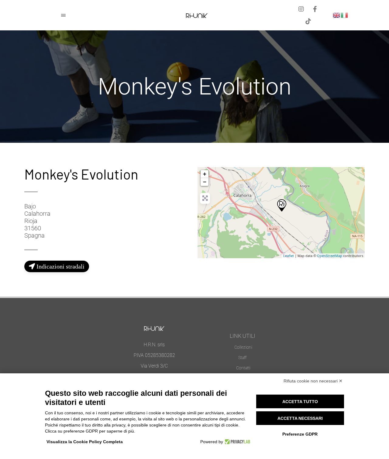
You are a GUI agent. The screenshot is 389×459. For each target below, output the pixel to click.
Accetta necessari (300, 418)
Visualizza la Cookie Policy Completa (84, 441)
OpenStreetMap (329, 255)
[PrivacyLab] (236, 442)
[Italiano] (345, 14)
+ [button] (204, 174)
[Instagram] (301, 9)
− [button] (204, 182)
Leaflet (288, 255)
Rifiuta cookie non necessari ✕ (313, 381)
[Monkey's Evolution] (281, 205)
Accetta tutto (300, 401)
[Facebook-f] (315, 9)
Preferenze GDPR (300, 434)
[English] (337, 14)
